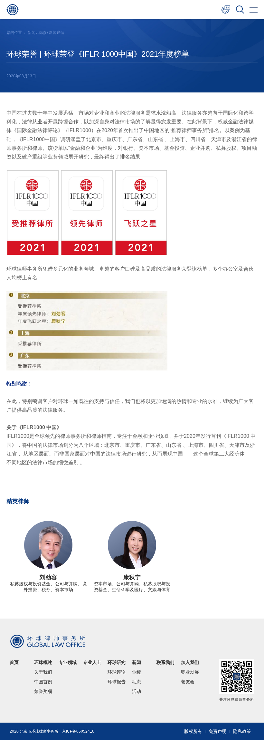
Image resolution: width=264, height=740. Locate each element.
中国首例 (43, 681)
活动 (136, 691)
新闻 (31, 32)
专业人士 (92, 662)
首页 (14, 662)
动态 (42, 32)
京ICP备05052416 (78, 731)
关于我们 (43, 672)
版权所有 (193, 731)
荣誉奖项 (43, 691)
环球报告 (117, 681)
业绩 (136, 672)
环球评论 (117, 672)
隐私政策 (242, 731)
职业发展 (190, 672)
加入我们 (190, 662)
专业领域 (68, 662)
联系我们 (165, 662)
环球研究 (117, 662)
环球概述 (43, 662)
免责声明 (218, 731)
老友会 (187, 681)
